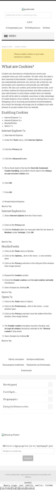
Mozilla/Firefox (11, 123)
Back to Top (7, 206)
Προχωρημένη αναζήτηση (13, 365)
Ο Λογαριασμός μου (14, 28)
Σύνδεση (46, 28)
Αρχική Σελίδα (7, 47)
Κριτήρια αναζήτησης (35, 359)
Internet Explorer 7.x (13, 118)
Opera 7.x (9, 126)
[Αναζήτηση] (48, 15)
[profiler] (28, 483)
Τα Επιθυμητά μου (32, 28)
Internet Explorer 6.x (13, 120)
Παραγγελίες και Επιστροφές (38, 365)
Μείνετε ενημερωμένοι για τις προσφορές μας (28, 446)
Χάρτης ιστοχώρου (16, 359)
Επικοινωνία (26, 370)
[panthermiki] (28, 9)
